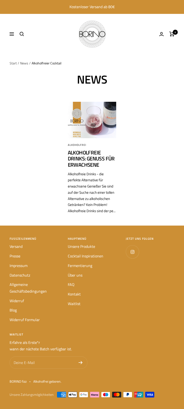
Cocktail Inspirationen (85, 256)
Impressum (19, 265)
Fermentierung (80, 265)
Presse (15, 256)
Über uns (75, 275)
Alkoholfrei (77, 145)
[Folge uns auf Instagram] (132, 251)
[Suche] (22, 34)
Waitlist (74, 304)
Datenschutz (20, 275)
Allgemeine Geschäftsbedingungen (28, 288)
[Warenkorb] (171, 34)
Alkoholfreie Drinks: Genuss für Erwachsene (91, 158)
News (24, 63)
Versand (16, 246)
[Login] (161, 34)
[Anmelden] (81, 362)
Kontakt (74, 294)
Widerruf (17, 301)
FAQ (71, 284)
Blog (13, 310)
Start (13, 63)
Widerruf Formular (25, 320)
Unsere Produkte (81, 246)
